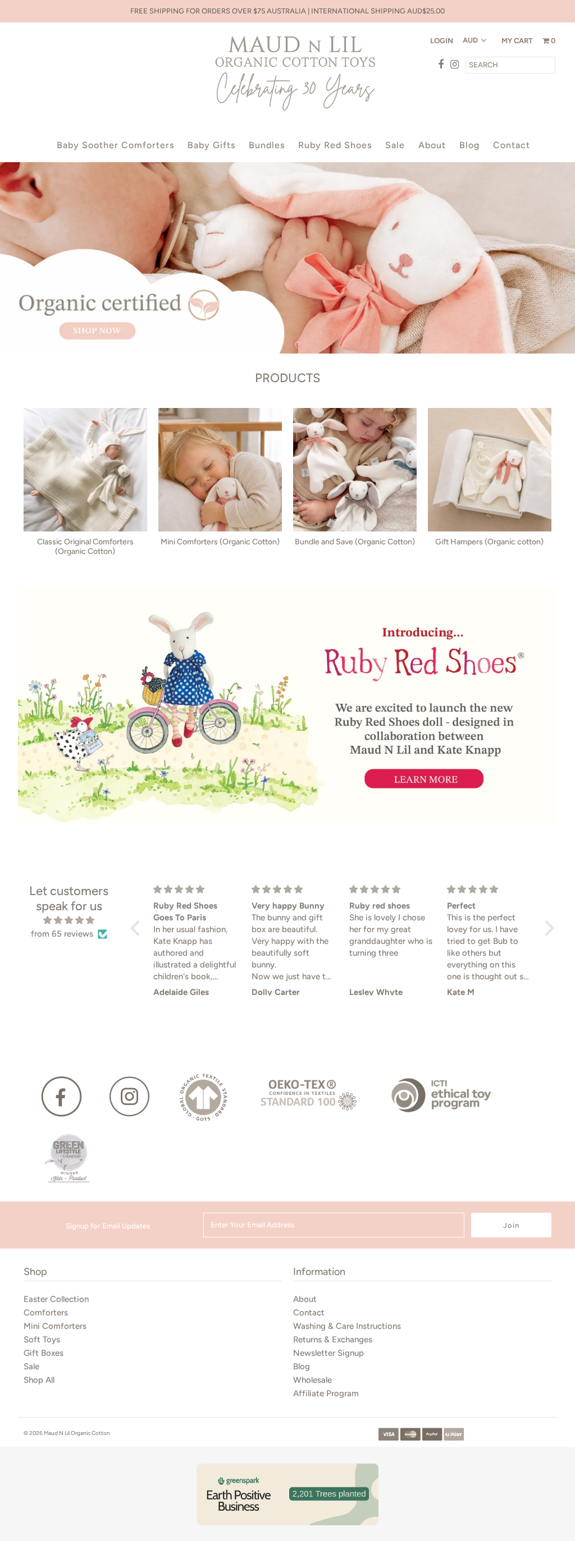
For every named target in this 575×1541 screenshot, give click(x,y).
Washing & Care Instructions (347, 1326)
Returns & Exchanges (332, 1339)
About (432, 145)
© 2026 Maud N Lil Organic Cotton (67, 1433)
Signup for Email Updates (108, 1226)
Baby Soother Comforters (115, 145)
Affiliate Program (326, 1393)
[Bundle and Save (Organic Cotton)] (355, 469)
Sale (395, 145)
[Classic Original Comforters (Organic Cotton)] (85, 469)
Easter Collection (56, 1299)
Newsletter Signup (328, 1353)
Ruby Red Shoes (335, 145)
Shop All (39, 1380)
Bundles (267, 145)
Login (441, 40)
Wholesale (312, 1380)
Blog (469, 145)
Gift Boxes (43, 1353)
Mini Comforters (55, 1326)
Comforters (46, 1313)
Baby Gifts (211, 145)
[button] (138, 928)
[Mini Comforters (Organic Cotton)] (220, 469)
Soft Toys (42, 1339)
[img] (69, 920)
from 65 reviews (62, 934)
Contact (511, 145)
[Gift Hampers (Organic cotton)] (489, 469)
